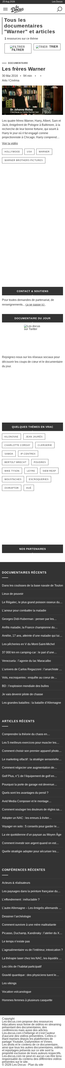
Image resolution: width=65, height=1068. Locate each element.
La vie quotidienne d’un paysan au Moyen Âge (31, 834)
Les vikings (9, 983)
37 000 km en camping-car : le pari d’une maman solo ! (28, 653)
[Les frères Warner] (32, 116)
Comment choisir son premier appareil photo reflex (30, 751)
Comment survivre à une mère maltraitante (29, 924)
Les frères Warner (23, 69)
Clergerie (45, 445)
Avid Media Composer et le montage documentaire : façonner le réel (25, 802)
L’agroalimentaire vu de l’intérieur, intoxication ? (32, 949)
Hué (28, 488)
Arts (4, 80)
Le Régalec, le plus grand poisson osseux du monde (31, 603)
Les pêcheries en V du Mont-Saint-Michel (28, 644)
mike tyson (12, 471)
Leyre (31, 471)
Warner (44, 151)
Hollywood (12, 151)
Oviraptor (12, 488)
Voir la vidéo (10, 143)
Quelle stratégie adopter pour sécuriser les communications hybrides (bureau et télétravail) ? (32, 852)
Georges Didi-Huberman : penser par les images (28, 619)
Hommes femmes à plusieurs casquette (27, 1000)
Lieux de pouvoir (12, 593)
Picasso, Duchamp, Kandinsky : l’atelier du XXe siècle (32, 934)
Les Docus (19, 1064)
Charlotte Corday (17, 445)
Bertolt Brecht (15, 462)
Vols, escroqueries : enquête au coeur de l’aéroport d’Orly (28, 678)
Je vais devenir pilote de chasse (22, 694)
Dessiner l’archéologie (16, 916)
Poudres (40, 462)
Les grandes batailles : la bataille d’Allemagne (31, 702)
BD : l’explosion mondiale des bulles (25, 685)
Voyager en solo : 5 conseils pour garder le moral (29, 827)
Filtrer (18, 49)
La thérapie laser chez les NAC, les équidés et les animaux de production (31, 959)
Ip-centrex (28, 454)
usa (29, 151)
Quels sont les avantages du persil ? (25, 792)
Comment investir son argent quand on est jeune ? (29, 843)
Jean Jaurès (34, 437)
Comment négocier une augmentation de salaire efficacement (28, 768)
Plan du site (35, 1064)
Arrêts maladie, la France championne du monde (28, 628)
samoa (9, 454)
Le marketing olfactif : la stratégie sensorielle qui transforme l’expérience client (30, 760)
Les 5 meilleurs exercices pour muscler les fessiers (29, 743)
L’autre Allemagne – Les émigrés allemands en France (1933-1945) (32, 908)
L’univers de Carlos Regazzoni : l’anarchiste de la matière (32, 670)
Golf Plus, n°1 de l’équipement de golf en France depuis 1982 (28, 776)
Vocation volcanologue (16, 991)
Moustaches (13, 479)
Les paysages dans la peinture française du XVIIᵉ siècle (30, 892)
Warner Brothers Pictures (24, 160)
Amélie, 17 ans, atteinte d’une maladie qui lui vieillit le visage (30, 636)
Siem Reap (49, 471)
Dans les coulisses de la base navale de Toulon (32, 585)
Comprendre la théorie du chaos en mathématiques (24, 735)
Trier (53, 46)
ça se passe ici (34, 304)
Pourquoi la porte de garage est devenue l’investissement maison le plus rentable (28, 785)
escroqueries (39, 479)
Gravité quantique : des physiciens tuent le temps (29, 975)
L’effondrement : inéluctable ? (21, 899)
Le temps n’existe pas (16, 941)
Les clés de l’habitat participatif (21, 966)
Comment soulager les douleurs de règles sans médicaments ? (32, 810)
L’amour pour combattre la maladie (24, 610)
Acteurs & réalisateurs (16, 882)
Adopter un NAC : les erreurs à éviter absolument (25, 818)
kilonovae (11, 437)
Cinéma (14, 80)
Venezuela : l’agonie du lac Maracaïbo (26, 660)
